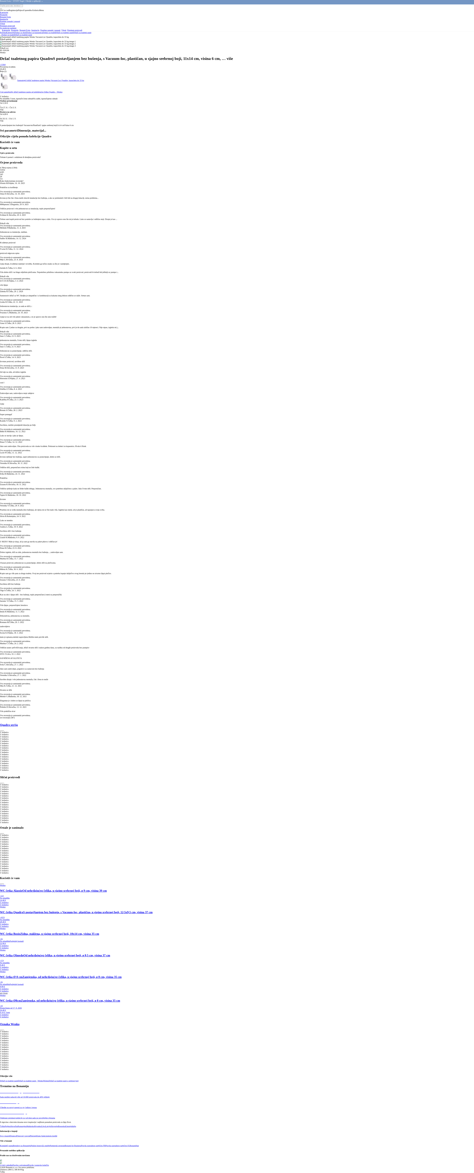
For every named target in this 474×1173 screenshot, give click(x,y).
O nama (10, 1146)
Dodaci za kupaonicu (34, 33)
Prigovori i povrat (23, 1136)
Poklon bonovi (36, 1146)
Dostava (13, 1136)
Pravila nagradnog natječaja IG (118, 1146)
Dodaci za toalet (49, 33)
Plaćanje (33, 1136)
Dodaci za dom (20, 33)
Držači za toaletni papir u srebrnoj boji (64, 1081)
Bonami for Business (73, 1146)
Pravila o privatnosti (20, 1165)
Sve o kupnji (5, 1136)
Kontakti (3, 1146)
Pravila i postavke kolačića (38, 1165)
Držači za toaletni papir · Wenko (30, 1081)
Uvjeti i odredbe (6, 1165)
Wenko (46, 1081)
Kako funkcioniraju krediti (47, 1136)
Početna (3, 33)
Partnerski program (57, 1146)
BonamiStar (134, 1146)
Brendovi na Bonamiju (22, 1146)
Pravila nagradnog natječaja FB (93, 1146)
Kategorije (10, 33)
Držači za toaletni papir (82, 33)
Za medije (46, 1146)
